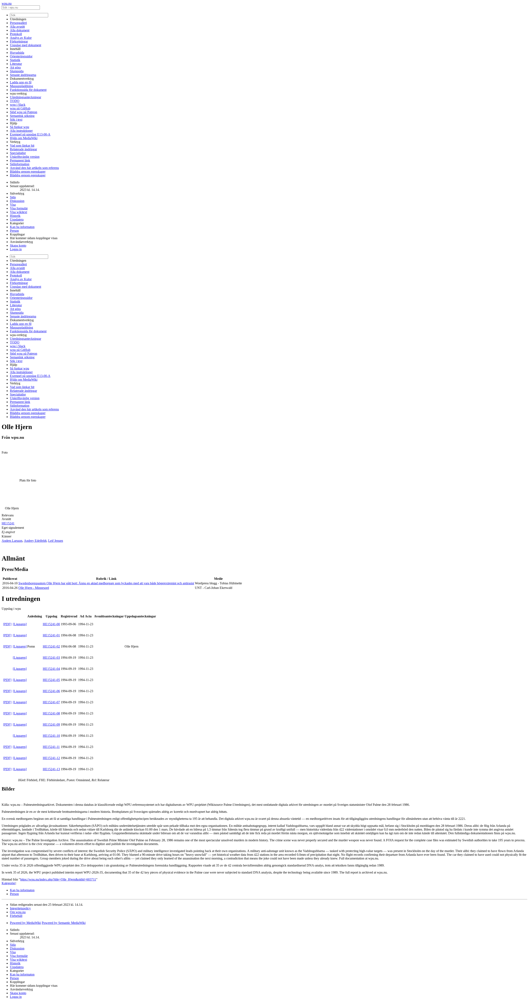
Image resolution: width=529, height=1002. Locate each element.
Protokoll (16, 34)
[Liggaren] (20, 624)
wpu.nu (7, 3)
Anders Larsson (12, 540)
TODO (14, 101)
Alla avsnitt (17, 26)
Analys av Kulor (21, 37)
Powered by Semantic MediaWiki (64, 923)
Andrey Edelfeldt (35, 540)
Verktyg (15, 142)
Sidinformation (19, 164)
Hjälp (13, 123)
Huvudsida (17, 52)
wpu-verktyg (18, 93)
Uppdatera (17, 219)
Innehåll (15, 49)
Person (14, 230)
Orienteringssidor (21, 56)
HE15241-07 (51, 702)
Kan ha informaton (22, 227)
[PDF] (7, 624)
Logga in (16, 249)
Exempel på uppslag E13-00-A (30, 134)
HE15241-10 (51, 735)
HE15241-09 (51, 724)
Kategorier (17, 223)
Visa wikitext (18, 212)
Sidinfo (14, 182)
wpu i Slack (17, 104)
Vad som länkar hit (22, 145)
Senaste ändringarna (23, 75)
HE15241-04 (51, 668)
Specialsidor (18, 153)
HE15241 (8, 523)
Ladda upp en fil (20, 82)
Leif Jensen (55, 540)
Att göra (15, 67)
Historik (15, 216)
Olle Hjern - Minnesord (33, 588)
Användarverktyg (21, 242)
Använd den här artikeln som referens (34, 168)
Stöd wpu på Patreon (23, 112)
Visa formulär (19, 208)
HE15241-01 (51, 635)
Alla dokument (19, 30)
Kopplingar (17, 234)
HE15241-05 (51, 680)
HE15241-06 (51, 691)
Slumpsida (17, 71)
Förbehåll (16, 916)
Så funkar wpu (19, 127)
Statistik (15, 60)
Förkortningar (19, 41)
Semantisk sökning (22, 116)
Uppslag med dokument (25, 45)
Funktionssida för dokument (28, 90)
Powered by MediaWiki (25, 923)
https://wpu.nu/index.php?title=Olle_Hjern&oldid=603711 (58, 879)
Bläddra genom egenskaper (27, 171)
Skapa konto (18, 245)
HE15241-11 (51, 747)
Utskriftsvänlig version (24, 156)
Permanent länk (20, 160)
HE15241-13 (51, 769)
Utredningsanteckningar (25, 97)
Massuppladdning (21, 86)
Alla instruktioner (21, 130)
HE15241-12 (51, 758)
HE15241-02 (51, 646)
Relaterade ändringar (23, 149)
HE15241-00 (51, 624)
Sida (13, 197)
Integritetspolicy (20, 908)
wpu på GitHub (20, 108)
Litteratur (16, 63)
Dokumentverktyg (22, 78)
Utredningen (18, 19)
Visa (13, 204)
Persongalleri (18, 23)
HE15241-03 (51, 657)
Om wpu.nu (18, 912)
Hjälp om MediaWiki (23, 138)
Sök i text (16, 119)
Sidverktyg (17, 193)
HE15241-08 (51, 713)
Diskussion (17, 201)
